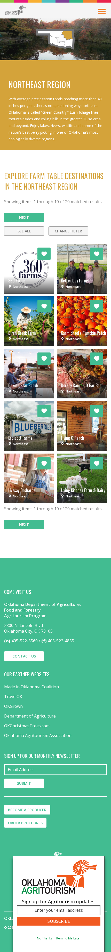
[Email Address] (55, 769)
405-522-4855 (61, 641)
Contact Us (24, 656)
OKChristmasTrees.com (27, 726)
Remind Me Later (68, 938)
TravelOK (13, 696)
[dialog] (59, 904)
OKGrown (13, 706)
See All (24, 231)
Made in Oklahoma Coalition (31, 687)
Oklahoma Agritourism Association (38, 735)
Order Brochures (25, 822)
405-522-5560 (24, 641)
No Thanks (44, 938)
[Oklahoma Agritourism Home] (15, 10)
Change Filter (68, 231)
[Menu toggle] (102, 11)
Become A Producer (27, 809)
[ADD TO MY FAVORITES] (44, 254)
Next (24, 217)
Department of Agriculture (30, 716)
